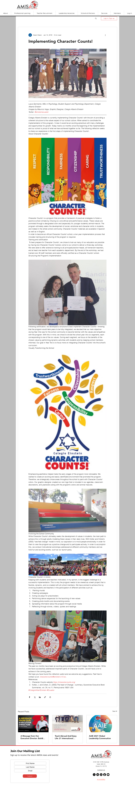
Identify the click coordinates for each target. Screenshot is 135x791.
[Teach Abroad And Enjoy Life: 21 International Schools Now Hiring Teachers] (67, 723)
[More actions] (105, 35)
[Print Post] (50, 697)
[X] (94, 774)
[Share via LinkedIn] (40, 697)
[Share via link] (45, 697)
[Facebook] (104, 774)
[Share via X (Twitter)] (35, 697)
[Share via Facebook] (29, 697)
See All (114, 711)
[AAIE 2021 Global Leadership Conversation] (101, 723)
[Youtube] (108, 774)
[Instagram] (101, 774)
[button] (5, 13)
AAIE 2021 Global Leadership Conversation (100, 737)
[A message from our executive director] (33, 723)
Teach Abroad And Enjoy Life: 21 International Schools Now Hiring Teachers (65, 737)
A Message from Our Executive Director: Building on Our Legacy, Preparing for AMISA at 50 (33, 737)
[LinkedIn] (97, 774)
